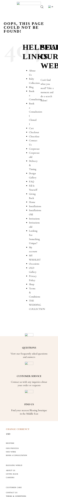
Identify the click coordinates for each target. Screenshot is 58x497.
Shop (31, 284)
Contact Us (12, 492)
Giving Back (12, 474)
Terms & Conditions (16, 496)
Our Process (12, 448)
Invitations (34, 218)
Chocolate (34, 136)
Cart (31, 128)
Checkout (34, 132)
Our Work (11, 452)
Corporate (34, 148)
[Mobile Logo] (29, 3)
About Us (10, 470)
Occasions (34, 263)
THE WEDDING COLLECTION (37, 304)
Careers (10, 477)
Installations (35, 206)
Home (32, 202)
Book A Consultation (16, 455)
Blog (31, 87)
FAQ (31, 181)
